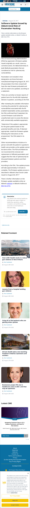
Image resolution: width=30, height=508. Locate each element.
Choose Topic (13, 9)
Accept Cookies (15, 505)
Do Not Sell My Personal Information (15, 459)
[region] (15, 489)
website (9, 183)
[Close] (28, 473)
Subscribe (22, 211)
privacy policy (9, 216)
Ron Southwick (8, 262)
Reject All (15, 500)
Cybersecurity (5, 225)
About (15, 448)
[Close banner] (28, 2)
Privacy (15, 458)
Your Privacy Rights (15, 461)
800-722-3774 (5, 186)
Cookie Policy (14, 492)
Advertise (15, 450)
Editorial (15, 452)
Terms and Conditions (15, 456)
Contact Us (15, 454)
